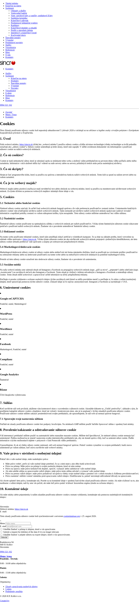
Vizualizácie (10, 47)
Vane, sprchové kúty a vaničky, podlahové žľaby (32, 15)
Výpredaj (9, 40)
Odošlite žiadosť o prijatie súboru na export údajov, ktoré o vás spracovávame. (36, 535)
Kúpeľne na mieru (13, 6)
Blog (7, 52)
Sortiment (9, 8)
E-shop (8, 93)
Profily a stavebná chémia (22, 30)
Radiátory (15, 25)
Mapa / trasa (6, 556)
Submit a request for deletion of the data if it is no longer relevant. (31, 532)
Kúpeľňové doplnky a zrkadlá (24, 28)
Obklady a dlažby (18, 11)
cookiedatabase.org (72, 516)
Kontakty (9, 57)
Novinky (14, 88)
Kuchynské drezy (18, 35)
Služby (8, 45)
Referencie (10, 50)
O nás (7, 55)
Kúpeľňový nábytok (19, 20)
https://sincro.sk (26, 144)
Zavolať (8, 112)
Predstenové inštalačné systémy (24, 23)
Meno (2, 523)
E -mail (3, 526)
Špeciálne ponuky (13, 37)
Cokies (8, 589)
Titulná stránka (11, 3)
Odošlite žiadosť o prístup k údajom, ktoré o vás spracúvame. (29, 529)
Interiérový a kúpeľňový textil (24, 33)
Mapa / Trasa (11, 114)
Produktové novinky (14, 42)
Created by (4, 601)
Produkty (15, 81)
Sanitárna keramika (19, 18)
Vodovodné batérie (19, 13)
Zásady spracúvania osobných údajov (21, 586)
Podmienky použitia (14, 591)
